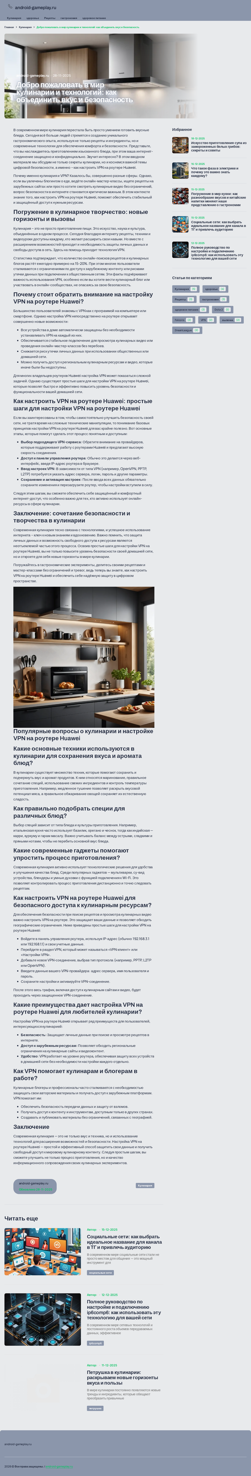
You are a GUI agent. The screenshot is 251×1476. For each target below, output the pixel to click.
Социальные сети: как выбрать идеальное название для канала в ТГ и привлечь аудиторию (218, 225)
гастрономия (69, 18)
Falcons (183, 320)
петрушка (95, 1408)
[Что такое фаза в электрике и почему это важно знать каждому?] (180, 170)
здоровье (32, 18)
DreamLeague (186, 330)
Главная (9, 27)
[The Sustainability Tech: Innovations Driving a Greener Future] (42, 1251)
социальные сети (100, 1272)
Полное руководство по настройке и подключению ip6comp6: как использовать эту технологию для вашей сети (217, 253)
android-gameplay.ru (59, 1466)
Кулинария (14, 18)
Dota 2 (222, 309)
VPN (207, 320)
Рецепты (49, 18)
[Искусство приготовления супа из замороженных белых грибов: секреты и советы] (180, 145)
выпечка (231, 320)
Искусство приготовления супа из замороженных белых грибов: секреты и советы (218, 146)
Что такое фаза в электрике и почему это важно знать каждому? (214, 172)
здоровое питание (94, 18)
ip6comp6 (95, 1343)
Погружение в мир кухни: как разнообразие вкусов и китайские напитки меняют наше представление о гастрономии (218, 199)
